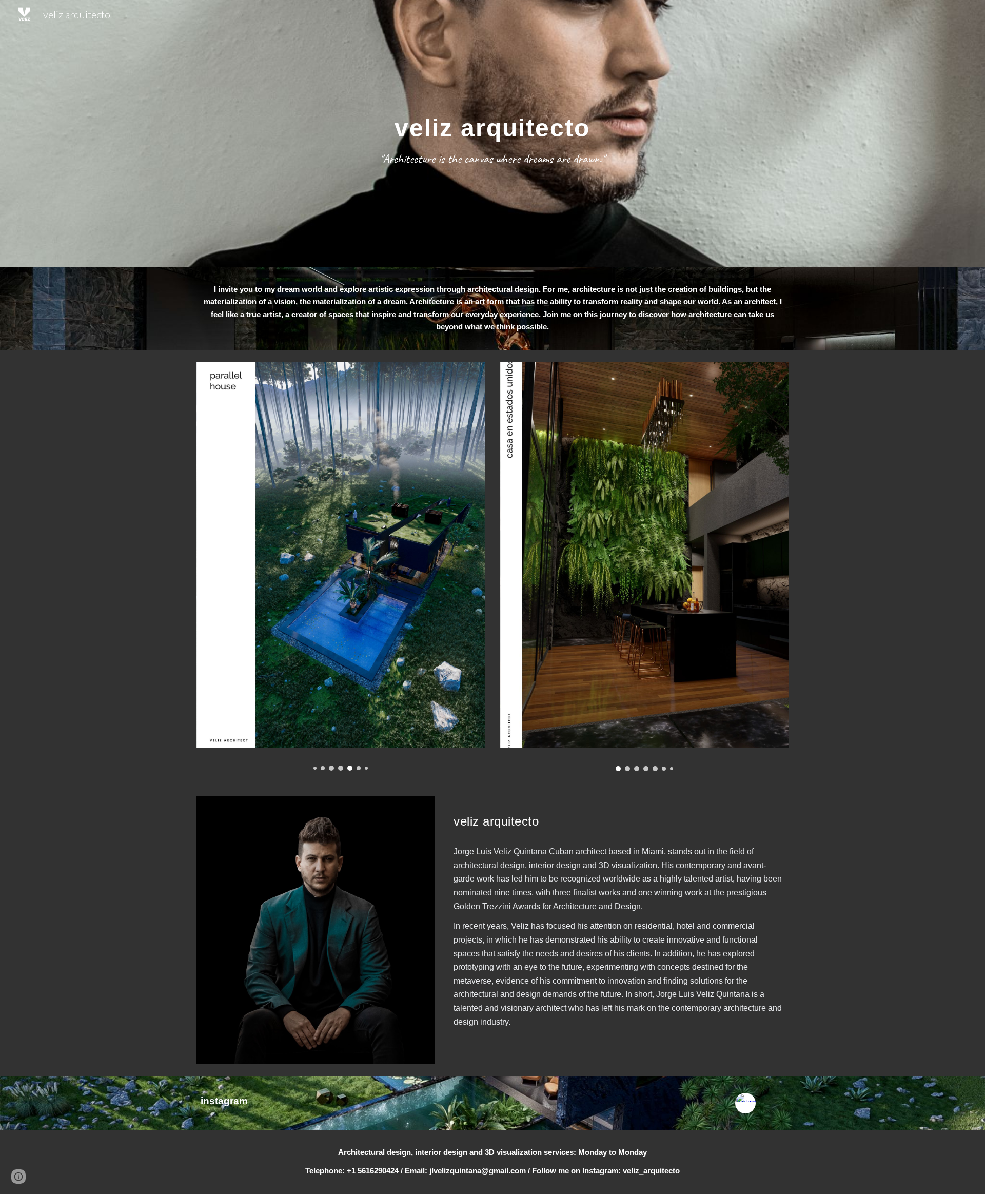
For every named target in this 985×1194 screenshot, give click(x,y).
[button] (18, 1176)
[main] (492, 133)
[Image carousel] (340, 566)
